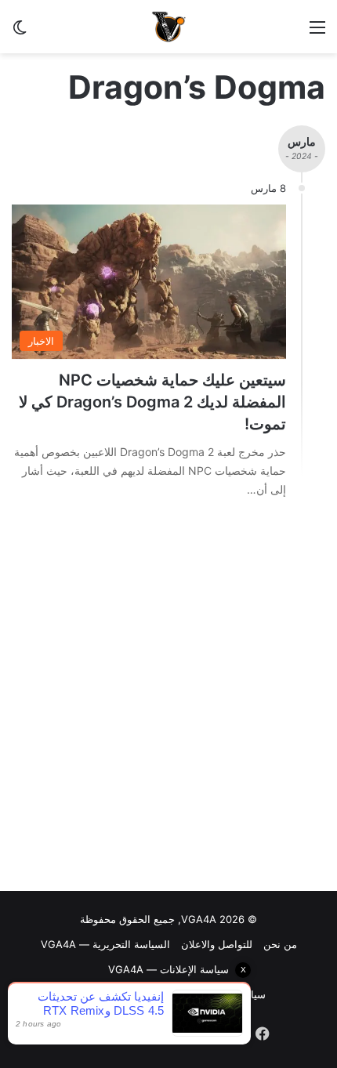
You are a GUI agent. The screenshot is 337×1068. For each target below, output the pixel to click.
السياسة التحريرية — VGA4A (105, 944)
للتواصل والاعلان (216, 944)
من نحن (280, 944)
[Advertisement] (168, 698)
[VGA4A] (168, 26)
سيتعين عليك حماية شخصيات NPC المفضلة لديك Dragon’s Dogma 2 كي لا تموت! (152, 402)
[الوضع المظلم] (19, 32)
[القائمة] (317, 32)
